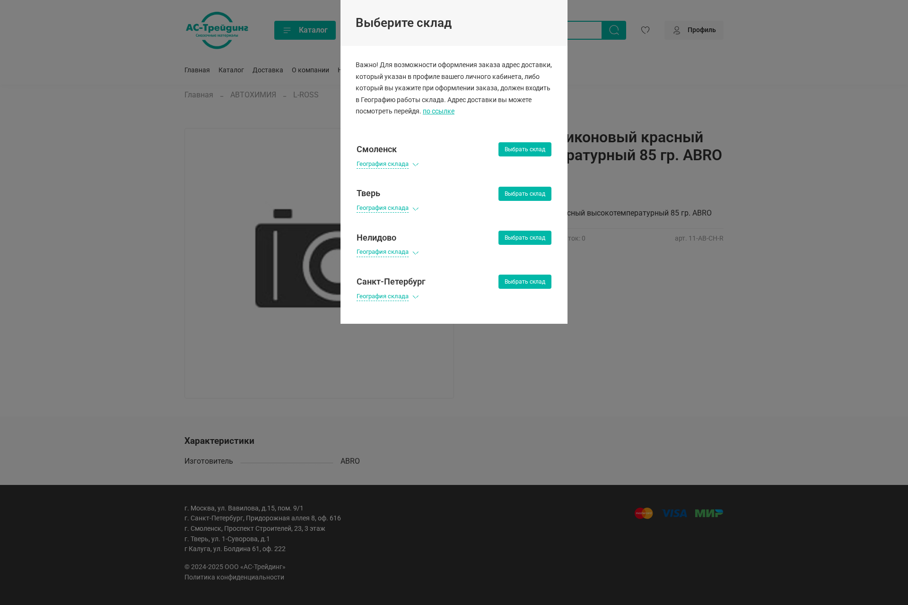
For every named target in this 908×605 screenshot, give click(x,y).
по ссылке (438, 111)
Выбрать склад (525, 149)
